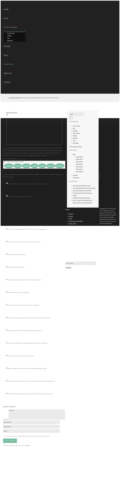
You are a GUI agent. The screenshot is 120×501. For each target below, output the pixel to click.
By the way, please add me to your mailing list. (18, 445)
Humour (75, 135)
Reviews (75, 138)
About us (71, 214)
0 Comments (25, 158)
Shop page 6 (79, 166)
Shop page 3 (79, 159)
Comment (6, 419)
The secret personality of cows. (81, 185)
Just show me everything (76, 221)
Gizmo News (19, 158)
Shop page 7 (79, 169)
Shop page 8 (79, 171)
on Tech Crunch (52, 155)
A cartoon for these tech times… (82, 198)
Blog (74, 128)
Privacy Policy (72, 223)
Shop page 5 (79, 164)
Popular (75, 175)
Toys (74, 140)
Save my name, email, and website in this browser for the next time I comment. (27, 436)
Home (70, 218)
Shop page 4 (79, 161)
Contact (71, 216)
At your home (76, 126)
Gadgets (75, 131)
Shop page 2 (79, 157)
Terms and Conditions (75, 228)
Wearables (76, 143)
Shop (74, 154)
